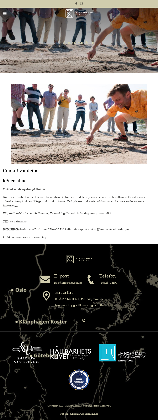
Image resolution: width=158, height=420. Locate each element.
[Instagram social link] (81, 4)
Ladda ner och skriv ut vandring (24, 238)
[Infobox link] (61, 280)
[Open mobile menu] (5, 13)
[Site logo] (79, 13)
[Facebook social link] (76, 4)
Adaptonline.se (89, 414)
